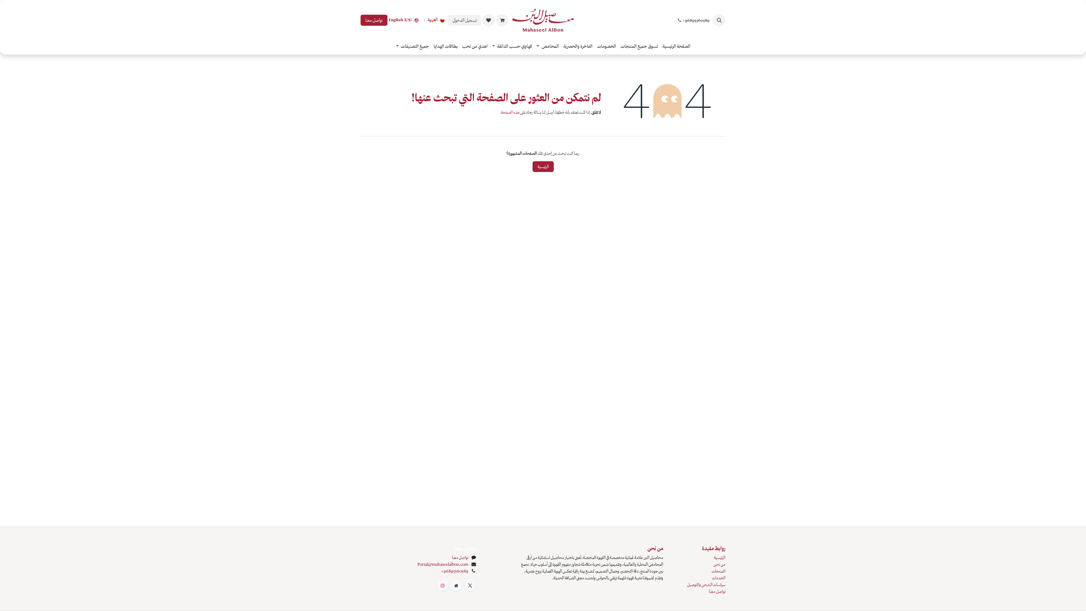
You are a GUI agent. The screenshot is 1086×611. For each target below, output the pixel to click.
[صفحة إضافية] (456, 585)
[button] (719, 20)
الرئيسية (543, 166)
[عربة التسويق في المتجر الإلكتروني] (502, 20)
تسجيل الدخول (465, 20)
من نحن (719, 564)
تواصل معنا (374, 20)
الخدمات (718, 577)
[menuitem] (437, 20)
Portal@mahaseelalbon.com (442, 564)
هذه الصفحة (510, 112)
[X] (470, 585)
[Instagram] (442, 585)
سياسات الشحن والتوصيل (706, 584)
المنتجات (718, 571)
